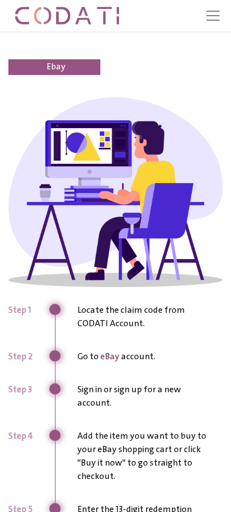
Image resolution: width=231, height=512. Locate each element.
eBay (109, 357)
